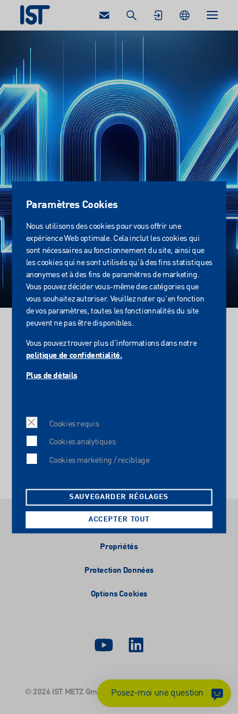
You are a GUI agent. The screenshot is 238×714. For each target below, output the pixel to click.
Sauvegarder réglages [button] (119, 497)
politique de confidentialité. (73, 356)
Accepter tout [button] (119, 519)
